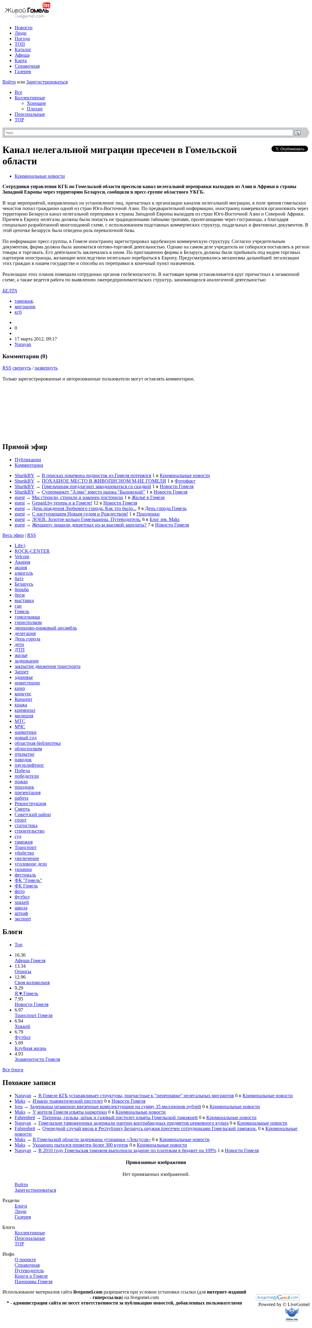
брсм (20, 595)
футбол (22, 896)
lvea (19, 1106)
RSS (6, 367)
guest (20, 497)
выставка (24, 600)
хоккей (22, 902)
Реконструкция (30, 803)
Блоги (21, 1205)
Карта (21, 60)
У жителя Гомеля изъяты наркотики (70, 1112)
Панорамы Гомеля (33, 1281)
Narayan (23, 344)
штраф (21, 913)
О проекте (25, 1259)
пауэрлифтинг (29, 765)
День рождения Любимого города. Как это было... (84, 508)
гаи (18, 606)
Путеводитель (29, 1270)
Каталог (23, 49)
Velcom (22, 556)
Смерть (22, 809)
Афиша (22, 55)
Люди (21, 33)
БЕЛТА (9, 290)
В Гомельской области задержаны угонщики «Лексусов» (92, 1139)
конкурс (23, 693)
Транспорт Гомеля (33, 1015)
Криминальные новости (40, 176)
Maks (20, 1101)
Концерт (23, 699)
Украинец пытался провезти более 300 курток (80, 1145)
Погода (22, 38)
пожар (21, 781)
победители (27, 776)
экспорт (23, 918)
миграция (25, 306)
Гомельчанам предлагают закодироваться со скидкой (96, 486)
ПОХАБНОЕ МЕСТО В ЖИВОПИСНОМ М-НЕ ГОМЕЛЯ (104, 481)
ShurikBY (24, 475)
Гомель (22, 611)
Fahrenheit (25, 1117)
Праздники (148, 513)
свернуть (21, 367)
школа (21, 907)
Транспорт (26, 847)
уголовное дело (31, 863)
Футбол (22, 1037)
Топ (19, 944)
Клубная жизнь (30, 1048)
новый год (26, 737)
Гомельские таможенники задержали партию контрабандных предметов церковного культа (133, 1123)
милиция (24, 715)
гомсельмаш (27, 616)
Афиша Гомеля (30, 960)
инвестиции (27, 682)
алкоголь (24, 573)
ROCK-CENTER (32, 551)
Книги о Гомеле (31, 1276)
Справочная (27, 66)
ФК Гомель (26, 885)
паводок (23, 759)
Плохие (35, 108)
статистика (26, 825)
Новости (24, 27)
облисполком (28, 748)
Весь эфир (13, 535)
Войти (9, 81)
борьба (22, 589)
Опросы (23, 971)
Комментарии (29, 465)
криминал (25, 710)
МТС (20, 721)
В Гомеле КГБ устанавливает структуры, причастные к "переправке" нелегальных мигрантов (136, 1095)
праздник (24, 787)
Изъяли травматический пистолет (68, 1101)
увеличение (27, 858)
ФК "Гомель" (28, 880)
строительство (29, 831)
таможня (24, 301)
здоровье (24, 677)
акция (21, 567)
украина (23, 869)
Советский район (33, 814)
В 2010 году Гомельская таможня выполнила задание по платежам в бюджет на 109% (127, 1150)
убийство (24, 852)
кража (21, 704)
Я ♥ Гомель (26, 993)
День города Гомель (165, 508)
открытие (24, 754)
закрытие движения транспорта (47, 666)
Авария (22, 562)
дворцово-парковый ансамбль (46, 627)
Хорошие (36, 103)
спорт (21, 820)
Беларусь (24, 584)
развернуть (46, 367)
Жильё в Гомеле (148, 497)
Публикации (28, 459)
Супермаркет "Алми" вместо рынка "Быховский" (93, 491)
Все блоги (12, 1069)
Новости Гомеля (176, 486)
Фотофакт (185, 481)
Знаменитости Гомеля (37, 1059)
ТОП (20, 44)
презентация (28, 792)
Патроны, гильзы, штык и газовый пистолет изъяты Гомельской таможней (120, 1117)
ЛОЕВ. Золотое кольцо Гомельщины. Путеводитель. (86, 519)
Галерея (23, 71)
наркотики (26, 732)
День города (27, 638)
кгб (18, 312)
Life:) (20, 545)
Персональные (30, 114)
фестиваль (25, 874)
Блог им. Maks (164, 519)
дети (19, 644)
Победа (22, 770)
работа (21, 798)
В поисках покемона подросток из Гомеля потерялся (96, 475)
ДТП (20, 649)
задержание (27, 660)
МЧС (20, 726)
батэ (19, 578)
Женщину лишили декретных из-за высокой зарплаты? (89, 524)
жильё (21, 655)
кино (20, 688)
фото (20, 891)
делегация (25, 633)
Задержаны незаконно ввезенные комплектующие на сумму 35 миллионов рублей (115, 1106)
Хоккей (22, 1026)
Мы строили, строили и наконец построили (77, 497)
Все (18, 92)
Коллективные (30, 97)
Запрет (22, 671)
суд (18, 836)
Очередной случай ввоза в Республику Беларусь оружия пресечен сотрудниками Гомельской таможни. (149, 1128)
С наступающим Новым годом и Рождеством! (80, 513)
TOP (19, 119)
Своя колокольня (32, 982)
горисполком (28, 622)
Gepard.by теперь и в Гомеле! (62, 502)
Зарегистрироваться (47, 81)
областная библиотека (38, 743)
